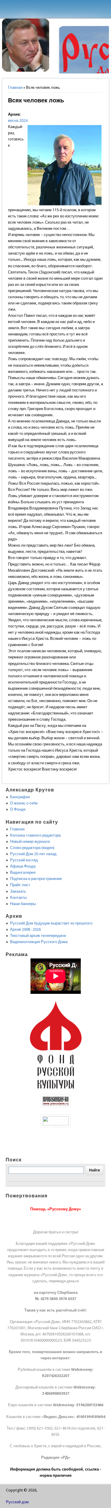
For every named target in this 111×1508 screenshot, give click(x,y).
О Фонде (17, 809)
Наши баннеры (23, 903)
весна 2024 (18, 120)
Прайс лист (20, 885)
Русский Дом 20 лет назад (33, 854)
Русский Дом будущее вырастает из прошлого (51, 923)
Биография (20, 797)
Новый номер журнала (30, 841)
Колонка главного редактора (35, 835)
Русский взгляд (24, 860)
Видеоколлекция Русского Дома (38, 942)
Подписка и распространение (36, 878)
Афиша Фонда (23, 866)
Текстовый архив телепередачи (38, 935)
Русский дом (17, 1502)
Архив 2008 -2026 (25, 929)
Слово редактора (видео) (32, 847)
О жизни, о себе (24, 803)
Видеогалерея (23, 872)
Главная (15, 87)
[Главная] (25, 70)
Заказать (18, 891)
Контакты (18, 897)
